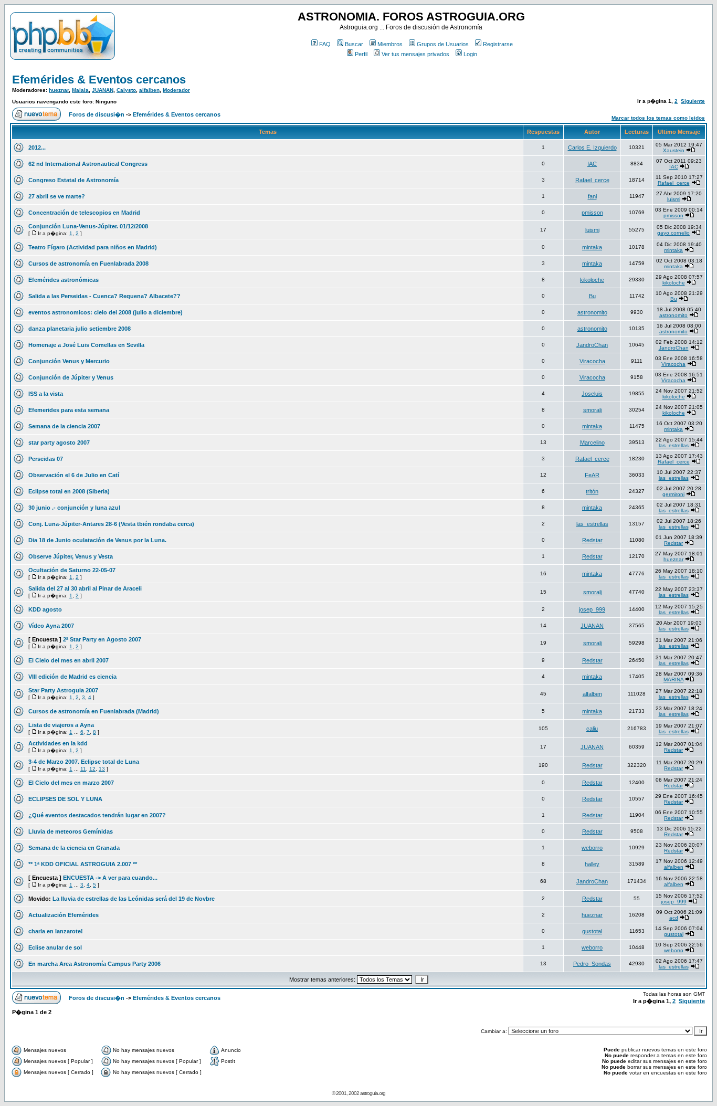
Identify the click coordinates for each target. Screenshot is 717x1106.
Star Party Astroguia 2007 (63, 690)
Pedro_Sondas (592, 964)
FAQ (325, 44)
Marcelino (592, 442)
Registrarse (498, 44)
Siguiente (693, 101)
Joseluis (592, 394)
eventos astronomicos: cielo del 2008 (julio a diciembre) (105, 312)
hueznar (59, 90)
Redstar (592, 540)
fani (592, 196)
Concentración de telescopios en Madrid (84, 212)
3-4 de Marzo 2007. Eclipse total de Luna (83, 762)
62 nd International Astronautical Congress (87, 164)
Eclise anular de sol (55, 947)
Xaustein (673, 150)
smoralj (592, 410)
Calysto (126, 90)
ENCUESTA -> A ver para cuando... (110, 878)
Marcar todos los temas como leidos (658, 118)
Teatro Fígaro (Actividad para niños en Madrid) (92, 247)
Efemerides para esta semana (68, 410)
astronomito (592, 312)
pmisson (592, 212)
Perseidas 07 (45, 459)
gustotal (592, 931)
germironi (673, 494)
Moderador (176, 90)
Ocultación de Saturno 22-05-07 (71, 570)
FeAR (592, 475)
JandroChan (592, 345)
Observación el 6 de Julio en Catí (73, 475)
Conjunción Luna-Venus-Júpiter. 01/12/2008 (88, 226)
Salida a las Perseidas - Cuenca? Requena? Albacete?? (104, 296)
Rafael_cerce (592, 180)
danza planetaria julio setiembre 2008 (79, 328)
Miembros (390, 44)
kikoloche (592, 280)
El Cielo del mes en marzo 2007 (71, 783)
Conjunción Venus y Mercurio (69, 361)
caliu (592, 728)
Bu (592, 296)
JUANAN (102, 90)
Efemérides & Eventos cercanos (99, 79)
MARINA (673, 679)
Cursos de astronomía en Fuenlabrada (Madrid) (93, 711)
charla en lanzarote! (55, 931)
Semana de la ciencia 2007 (64, 426)
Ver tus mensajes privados (415, 54)
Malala (80, 90)
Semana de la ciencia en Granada (74, 848)
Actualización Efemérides (63, 915)
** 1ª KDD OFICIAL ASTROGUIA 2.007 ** (82, 864)
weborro (592, 848)
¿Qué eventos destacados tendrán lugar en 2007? (97, 815)
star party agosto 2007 (59, 442)
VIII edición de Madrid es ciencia (72, 676)
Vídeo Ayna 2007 (51, 626)
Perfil (361, 54)
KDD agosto (45, 609)
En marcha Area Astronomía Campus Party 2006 (94, 964)
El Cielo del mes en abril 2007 (68, 660)
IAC (592, 164)
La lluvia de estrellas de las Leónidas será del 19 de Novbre (133, 899)
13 (102, 769)
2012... (37, 147)
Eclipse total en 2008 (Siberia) (69, 491)
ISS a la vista (45, 394)
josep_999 (592, 609)
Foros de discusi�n (96, 114)
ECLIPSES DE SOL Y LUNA (65, 799)
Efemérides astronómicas (63, 280)
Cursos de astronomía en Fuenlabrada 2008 (88, 263)
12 (92, 769)
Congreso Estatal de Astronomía (73, 180)
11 (83, 769)
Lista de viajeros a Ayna (61, 725)
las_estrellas (674, 445)
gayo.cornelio (673, 233)
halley (592, 864)
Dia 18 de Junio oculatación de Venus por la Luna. (97, 540)
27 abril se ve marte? (56, 196)
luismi (673, 199)
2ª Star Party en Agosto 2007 (102, 639)
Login (470, 54)
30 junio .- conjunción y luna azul (74, 507)
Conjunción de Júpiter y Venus (70, 377)
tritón (592, 491)
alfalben (149, 90)
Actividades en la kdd (58, 743)
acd (673, 918)
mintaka (592, 247)
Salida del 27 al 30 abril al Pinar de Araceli (85, 588)
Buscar (354, 44)
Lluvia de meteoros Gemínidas (70, 831)
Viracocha (592, 361)
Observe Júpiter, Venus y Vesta (70, 556)
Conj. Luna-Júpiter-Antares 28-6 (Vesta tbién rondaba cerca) (111, 524)
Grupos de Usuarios (443, 44)
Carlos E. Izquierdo (592, 147)
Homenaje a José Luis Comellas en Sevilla (86, 345)
